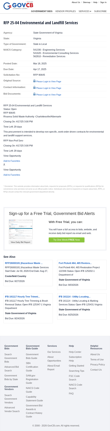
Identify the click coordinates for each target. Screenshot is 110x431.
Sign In (103, 2)
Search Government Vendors (10, 399)
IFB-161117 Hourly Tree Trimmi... (22, 296)
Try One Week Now (66, 240)
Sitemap (86, 2)
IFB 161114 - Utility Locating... (74, 296)
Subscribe (100, 11)
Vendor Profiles (65, 11)
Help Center (75, 352)
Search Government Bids (10, 358)
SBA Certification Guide (32, 367)
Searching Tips (76, 371)
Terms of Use (97, 359)
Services (85, 11)
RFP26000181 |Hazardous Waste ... (24, 263)
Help (95, 2)
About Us (76, 2)
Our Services (54, 352)
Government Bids (41, 11)
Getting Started (76, 366)
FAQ (71, 393)
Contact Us (96, 370)
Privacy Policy (97, 364)
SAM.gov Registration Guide (32, 379)
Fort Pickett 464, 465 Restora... (75, 263)
